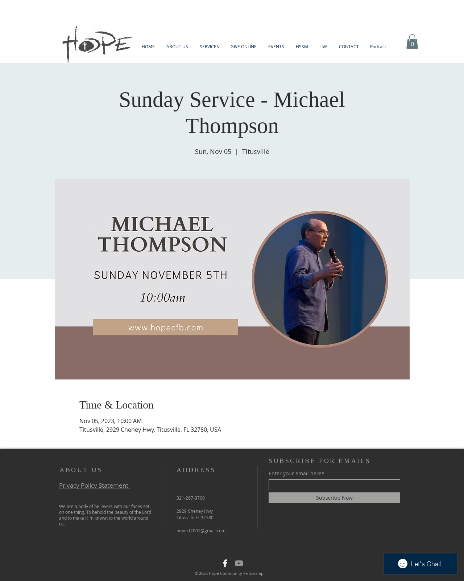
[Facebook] (225, 563)
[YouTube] (239, 563)
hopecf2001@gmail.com (201, 530)
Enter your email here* (296, 473)
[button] (177, 47)
